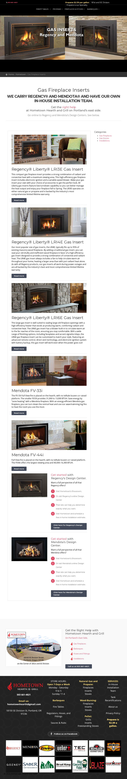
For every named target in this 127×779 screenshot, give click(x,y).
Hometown (21, 74)
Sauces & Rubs (58, 722)
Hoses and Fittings (81, 654)
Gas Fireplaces (105, 136)
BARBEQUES (92, 9)
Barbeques (78, 649)
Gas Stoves (104, 138)
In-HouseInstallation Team (113, 687)
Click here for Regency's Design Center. (67, 526)
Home (11, 74)
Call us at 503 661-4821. (78, 666)
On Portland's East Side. (76, 638)
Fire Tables (58, 706)
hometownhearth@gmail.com (24, 704)
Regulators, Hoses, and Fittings (58, 715)
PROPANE (57, 9)
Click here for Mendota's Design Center (68, 593)
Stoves (88, 693)
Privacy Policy (113, 713)
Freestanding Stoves (88, 725)
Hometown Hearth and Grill (16, 9)
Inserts (88, 690)
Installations (104, 141)
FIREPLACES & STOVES (74, 9)
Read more (19, 200)
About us (113, 706)
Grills (88, 719)
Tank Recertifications (113, 699)
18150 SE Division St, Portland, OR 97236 (23, 712)
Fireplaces (88, 687)
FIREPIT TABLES (42, 9)
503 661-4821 (12, 2)
